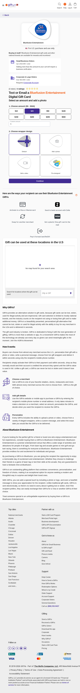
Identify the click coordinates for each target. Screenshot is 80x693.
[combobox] (54, 293)
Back (6, 15)
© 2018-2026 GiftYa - (18, 666)
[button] (40, 307)
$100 (64, 111)
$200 (32, 117)
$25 (32, 111)
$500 (64, 117)
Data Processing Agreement (50, 670)
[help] (76, 195)
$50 (47, 111)
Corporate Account (31, 83)
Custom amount (15, 121)
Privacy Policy (16, 670)
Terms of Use (30, 670)
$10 (16, 111)
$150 (16, 117)
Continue (40, 181)
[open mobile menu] (3, 5)
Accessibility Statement (19, 674)
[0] (75, 4)
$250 (48, 117)
